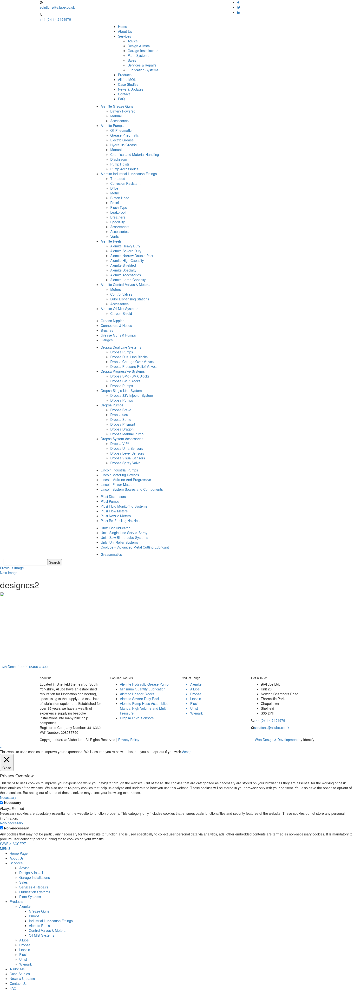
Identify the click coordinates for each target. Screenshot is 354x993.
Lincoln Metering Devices (120, 474)
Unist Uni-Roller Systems (119, 542)
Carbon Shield (121, 313)
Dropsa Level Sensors (127, 453)
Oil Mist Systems (41, 935)
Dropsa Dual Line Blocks (129, 356)
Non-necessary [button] (11, 823)
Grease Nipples (112, 320)
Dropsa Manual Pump (127, 433)
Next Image (9, 572)
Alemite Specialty (123, 270)
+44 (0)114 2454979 (55, 19)
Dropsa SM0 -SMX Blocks (130, 376)
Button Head (119, 197)
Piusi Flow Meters (114, 511)
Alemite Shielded (123, 265)
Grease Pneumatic (124, 135)
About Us (125, 31)
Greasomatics (111, 554)
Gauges (107, 340)
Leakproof (118, 212)
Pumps (34, 916)
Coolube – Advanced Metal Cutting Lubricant (135, 547)
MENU (5, 848)
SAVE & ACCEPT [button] (13, 843)
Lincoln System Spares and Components (132, 489)
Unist (23, 959)
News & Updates (130, 89)
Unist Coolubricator (115, 527)
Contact (124, 94)
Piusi (22, 954)
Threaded (117, 178)
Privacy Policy (128, 739)
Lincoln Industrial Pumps (119, 470)
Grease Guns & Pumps (118, 335)
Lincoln (24, 949)
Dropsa (24, 944)
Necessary (12, 802)
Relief (114, 202)
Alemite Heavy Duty (125, 246)
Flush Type (118, 207)
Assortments (119, 226)
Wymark (25, 964)
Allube (24, 940)
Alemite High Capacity (127, 260)
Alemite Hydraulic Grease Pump (144, 684)
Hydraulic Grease (123, 144)
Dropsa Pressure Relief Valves (133, 366)
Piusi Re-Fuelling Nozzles (120, 520)
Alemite (25, 906)
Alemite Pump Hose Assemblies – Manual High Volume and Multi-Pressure (145, 708)
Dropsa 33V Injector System (131, 395)
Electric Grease (122, 140)
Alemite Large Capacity (128, 279)
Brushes (107, 330)
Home (122, 26)
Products (124, 74)
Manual (116, 115)
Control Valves (121, 294)
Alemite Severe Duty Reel (139, 698)
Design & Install (139, 45)
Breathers (117, 217)
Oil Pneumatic (120, 130)
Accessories (119, 120)
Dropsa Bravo (120, 409)
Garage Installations (143, 50)
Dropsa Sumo (120, 419)
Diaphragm (118, 159)
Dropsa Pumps (121, 352)
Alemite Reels (111, 241)
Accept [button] (187, 751)
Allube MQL (127, 79)
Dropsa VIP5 (120, 443)
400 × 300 (40, 666)
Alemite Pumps (112, 125)
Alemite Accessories (125, 274)
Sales (132, 60)
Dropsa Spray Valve (125, 462)
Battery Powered (123, 111)
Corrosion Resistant (125, 183)
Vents (114, 236)
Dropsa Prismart (122, 424)
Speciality (117, 221)
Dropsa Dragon (122, 429)
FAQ (121, 98)
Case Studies (128, 84)
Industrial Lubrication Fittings (51, 920)
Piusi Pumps (110, 501)
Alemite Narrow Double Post (131, 255)
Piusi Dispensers (113, 496)
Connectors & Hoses (116, 325)
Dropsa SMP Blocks (125, 380)
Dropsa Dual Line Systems (121, 347)
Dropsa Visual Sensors (127, 458)
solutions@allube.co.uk (57, 7)
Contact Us (18, 983)
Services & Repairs (142, 65)
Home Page (19, 853)
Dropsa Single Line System (121, 390)
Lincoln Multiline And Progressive (126, 479)
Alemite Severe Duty (125, 250)
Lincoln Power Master (117, 484)
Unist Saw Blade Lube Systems (124, 537)
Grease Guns (39, 911)
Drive (114, 188)
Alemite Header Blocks (137, 693)
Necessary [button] (8, 797)
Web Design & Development (276, 739)
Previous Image (12, 567)
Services (124, 36)
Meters (115, 289)
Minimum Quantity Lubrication (142, 689)
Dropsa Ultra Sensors (126, 448)
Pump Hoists (120, 164)
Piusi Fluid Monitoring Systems (124, 506)
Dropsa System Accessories (122, 438)
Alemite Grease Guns (117, 106)
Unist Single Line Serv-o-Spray (124, 532)
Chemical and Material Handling (134, 154)
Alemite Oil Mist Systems (119, 308)
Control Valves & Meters (47, 930)
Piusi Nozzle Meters (116, 515)
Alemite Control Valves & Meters (125, 284)
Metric (115, 193)
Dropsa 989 (119, 414)
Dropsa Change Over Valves (132, 361)
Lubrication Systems (143, 69)
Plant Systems (138, 55)
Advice (133, 41)
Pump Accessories (124, 168)
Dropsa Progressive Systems (123, 371)
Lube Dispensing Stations (129, 299)
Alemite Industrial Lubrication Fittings (129, 173)
